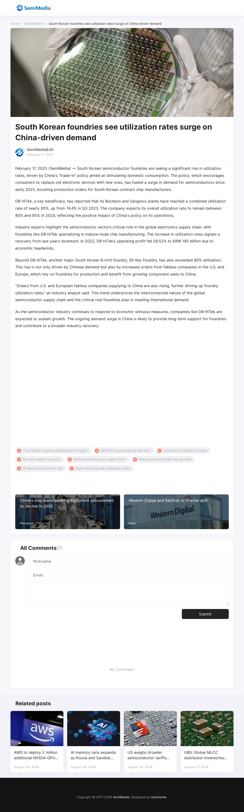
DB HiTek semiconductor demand (125, 450)
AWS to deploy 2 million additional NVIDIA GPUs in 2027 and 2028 (35, 755)
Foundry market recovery (41, 459)
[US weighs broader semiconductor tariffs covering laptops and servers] (150, 728)
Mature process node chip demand (165, 459)
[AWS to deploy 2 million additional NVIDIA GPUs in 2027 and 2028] (36, 728)
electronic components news (185, 450)
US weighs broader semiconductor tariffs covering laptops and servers (146, 755)
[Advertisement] (122, 388)
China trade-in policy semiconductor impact (55, 450)
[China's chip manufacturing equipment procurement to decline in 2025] (67, 511)
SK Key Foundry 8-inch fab (42, 468)
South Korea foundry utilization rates (103, 468)
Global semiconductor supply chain (100, 459)
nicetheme (158, 797)
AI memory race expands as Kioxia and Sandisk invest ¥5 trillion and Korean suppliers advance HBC (93, 755)
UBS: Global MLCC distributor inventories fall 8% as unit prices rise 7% (206, 755)
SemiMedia (121, 797)
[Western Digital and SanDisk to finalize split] (176, 511)
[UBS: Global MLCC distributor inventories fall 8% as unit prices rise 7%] (207, 728)
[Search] (217, 8)
